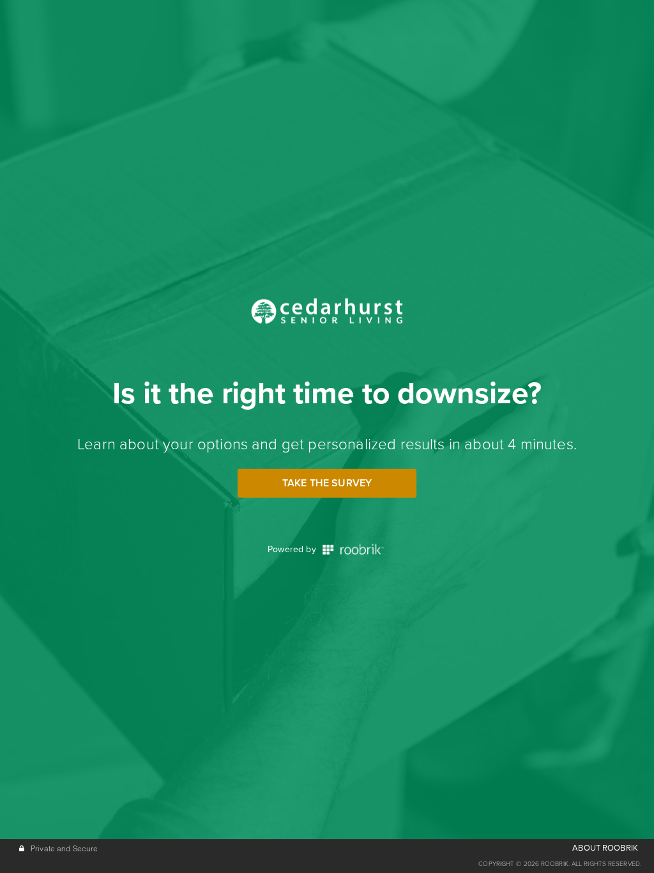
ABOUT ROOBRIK (605, 848)
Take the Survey (327, 483)
